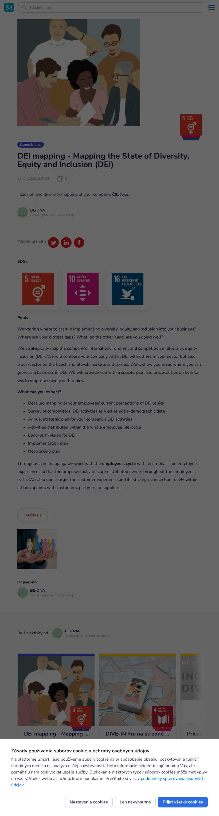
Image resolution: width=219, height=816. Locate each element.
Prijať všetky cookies (183, 802)
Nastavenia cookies (89, 802)
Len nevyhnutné (135, 802)
